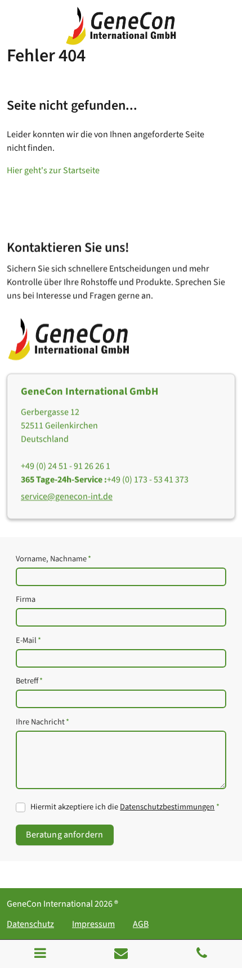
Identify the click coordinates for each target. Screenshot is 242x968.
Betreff (29, 681)
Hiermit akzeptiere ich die (124, 807)
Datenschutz (30, 924)
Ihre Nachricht (42, 722)
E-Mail (28, 640)
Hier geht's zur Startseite (53, 170)
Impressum (93, 924)
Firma (25, 599)
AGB (141, 924)
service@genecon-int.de (67, 496)
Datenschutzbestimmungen (167, 807)
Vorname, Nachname (53, 559)
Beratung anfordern (64, 835)
